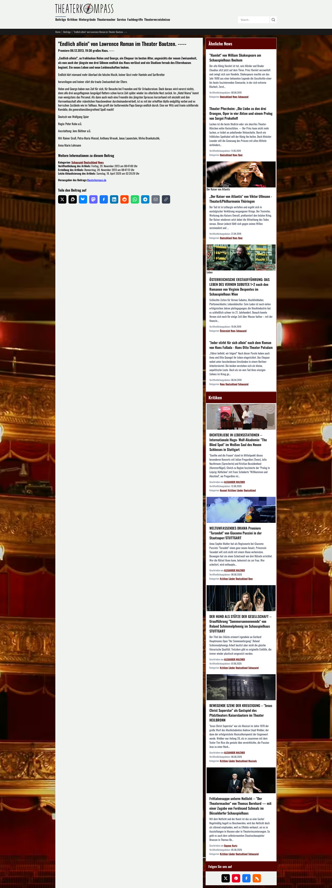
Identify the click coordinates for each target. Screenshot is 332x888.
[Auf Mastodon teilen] (93, 199)
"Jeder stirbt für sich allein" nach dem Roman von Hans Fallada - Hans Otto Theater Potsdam (241, 345)
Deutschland (90, 162)
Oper (240, 155)
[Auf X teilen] (62, 199)
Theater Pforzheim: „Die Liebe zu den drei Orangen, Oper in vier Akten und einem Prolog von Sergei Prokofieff (241, 113)
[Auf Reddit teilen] (124, 199)
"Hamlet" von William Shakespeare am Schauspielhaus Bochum (235, 57)
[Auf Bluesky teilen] (83, 199)
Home (58, 32)
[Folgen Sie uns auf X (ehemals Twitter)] (226, 878)
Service (121, 19)
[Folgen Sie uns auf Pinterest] (236, 878)
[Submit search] (273, 19)
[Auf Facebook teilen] (104, 199)
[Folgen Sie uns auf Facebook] (246, 878)
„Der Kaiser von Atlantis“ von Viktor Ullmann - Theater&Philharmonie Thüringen (240, 199)
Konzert (223, 490)
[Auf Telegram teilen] (145, 199)
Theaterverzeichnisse (157, 19)
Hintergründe (87, 19)
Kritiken (72, 19)
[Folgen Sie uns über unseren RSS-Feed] (257, 878)
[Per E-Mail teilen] (155, 199)
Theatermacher (106, 19)
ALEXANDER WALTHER (234, 482)
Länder (240, 490)
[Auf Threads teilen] (72, 199)
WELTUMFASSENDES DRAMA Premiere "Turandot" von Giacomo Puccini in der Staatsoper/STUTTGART (235, 532)
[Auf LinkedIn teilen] (114, 199)
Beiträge (60, 19)
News (101, 162)
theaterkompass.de (96, 180)
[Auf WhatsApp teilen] (135, 199)
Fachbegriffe (135, 19)
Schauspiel (77, 162)
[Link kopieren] (166, 199)
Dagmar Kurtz (230, 845)
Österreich (225, 330)
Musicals (252, 761)
